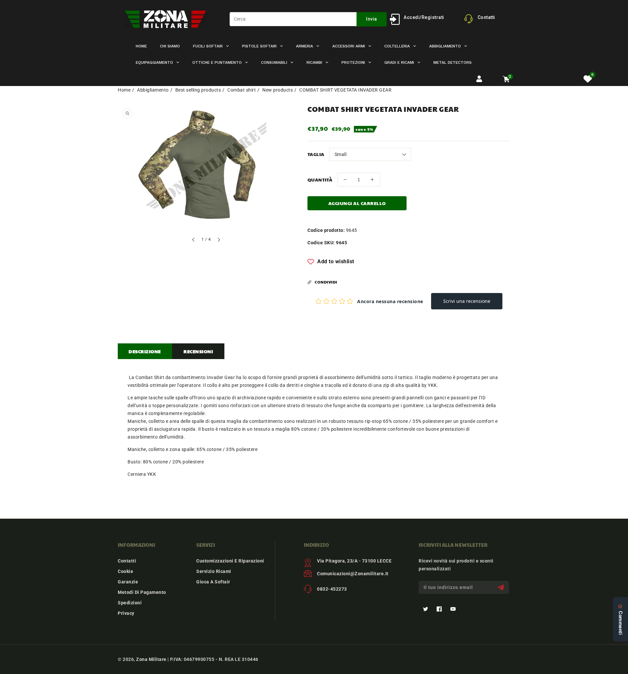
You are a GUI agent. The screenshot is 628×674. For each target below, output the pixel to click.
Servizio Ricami (213, 571)
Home (124, 90)
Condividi (326, 282)
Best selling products (198, 90)
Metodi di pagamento (142, 592)
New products (277, 90)
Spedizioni (130, 602)
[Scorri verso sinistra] (193, 240)
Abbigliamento (153, 90)
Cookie (125, 571)
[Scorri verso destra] (218, 240)
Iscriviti (501, 587)
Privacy (126, 613)
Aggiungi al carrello (357, 203)
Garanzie (128, 581)
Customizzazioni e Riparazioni (230, 560)
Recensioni (198, 351)
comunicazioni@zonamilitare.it (353, 573)
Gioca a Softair (213, 581)
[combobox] (308, 19)
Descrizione (145, 351)
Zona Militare (151, 659)
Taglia (315, 154)
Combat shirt (241, 90)
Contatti (127, 560)
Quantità (319, 179)
